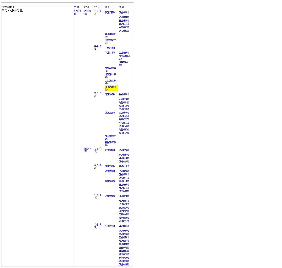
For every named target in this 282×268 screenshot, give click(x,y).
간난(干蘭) (124, 247)
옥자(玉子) (124, 119)
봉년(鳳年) (124, 241)
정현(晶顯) (110, 112)
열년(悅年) (124, 237)
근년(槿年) (124, 20)
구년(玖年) (124, 171)
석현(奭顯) (110, 94)
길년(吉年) (124, 24)
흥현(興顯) (110, 181)
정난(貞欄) (124, 264)
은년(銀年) (124, 112)
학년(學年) (124, 234)
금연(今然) (124, 214)
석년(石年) (124, 188)
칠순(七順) (124, 257)
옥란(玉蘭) (124, 126)
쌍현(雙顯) (110, 196)
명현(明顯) (110, 12)
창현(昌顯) (110, 150)
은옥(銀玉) (124, 122)
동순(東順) (124, 217)
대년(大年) (124, 181)
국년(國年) (124, 204)
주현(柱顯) (110, 226)
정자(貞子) (124, 161)
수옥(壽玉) (124, 27)
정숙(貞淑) (124, 251)
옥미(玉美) (124, 133)
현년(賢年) (124, 174)
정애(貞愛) (124, 261)
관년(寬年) (124, 184)
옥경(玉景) (124, 109)
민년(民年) (124, 207)
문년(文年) (124, 166)
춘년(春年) (124, 52)
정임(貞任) (124, 191)
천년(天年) (124, 116)
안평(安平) (124, 254)
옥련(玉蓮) (124, 102)
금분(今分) (124, 211)
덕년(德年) (124, 158)
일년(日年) (124, 226)
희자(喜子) (124, 221)
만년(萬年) (124, 230)
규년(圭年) (124, 17)
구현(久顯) (110, 52)
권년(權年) (124, 154)
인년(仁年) (124, 196)
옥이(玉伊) (124, 106)
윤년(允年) (124, 150)
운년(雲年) (124, 94)
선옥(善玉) (124, 30)
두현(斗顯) (110, 48)
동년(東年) (124, 99)
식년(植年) (124, 244)
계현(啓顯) (110, 166)
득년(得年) (124, 201)
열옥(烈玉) (124, 178)
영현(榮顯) (110, 171)
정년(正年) (124, 12)
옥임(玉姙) (124, 129)
